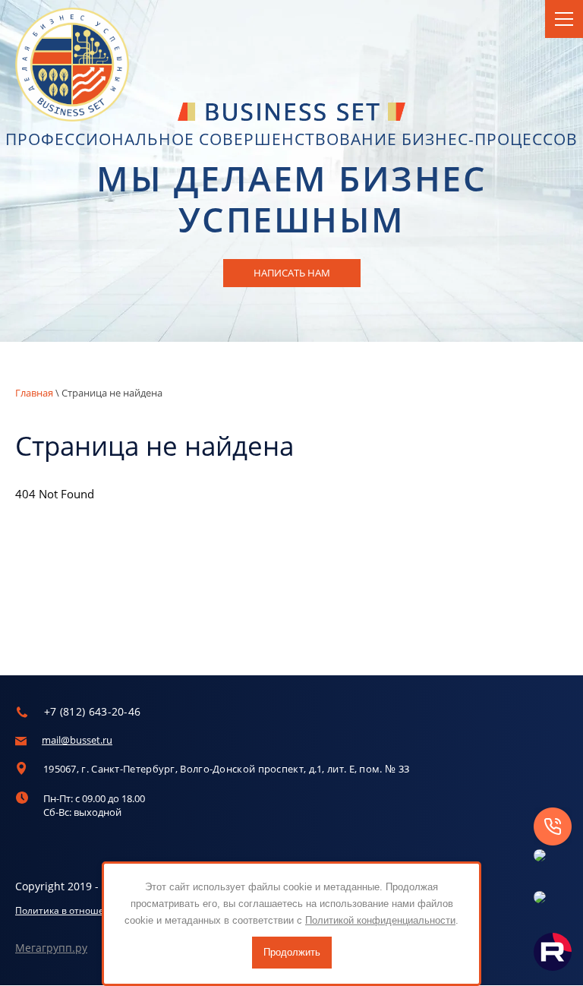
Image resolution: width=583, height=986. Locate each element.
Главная (34, 393)
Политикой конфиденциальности (380, 920)
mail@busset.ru (77, 740)
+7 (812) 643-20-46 (92, 711)
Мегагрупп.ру (51, 947)
